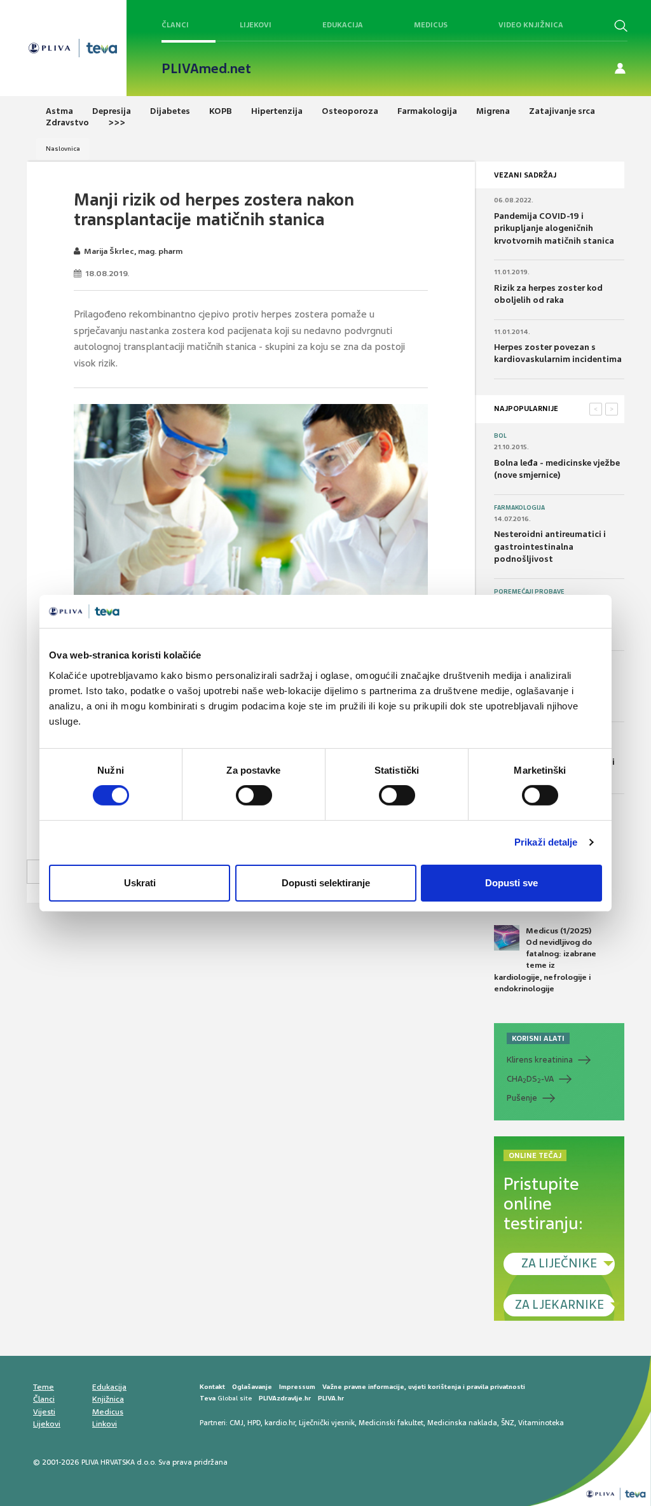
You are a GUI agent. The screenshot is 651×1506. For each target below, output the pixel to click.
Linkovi (104, 1424)
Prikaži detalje (546, 842)
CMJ (236, 1422)
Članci (175, 24)
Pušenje (522, 1097)
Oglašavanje (252, 1387)
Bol (500, 436)
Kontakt (212, 1387)
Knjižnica (108, 1399)
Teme (43, 1387)
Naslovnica (63, 148)
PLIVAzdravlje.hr (285, 1398)
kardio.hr (279, 1422)
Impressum (297, 1387)
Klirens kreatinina (540, 1059)
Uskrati (140, 882)
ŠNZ (507, 1422)
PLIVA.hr (331, 1398)
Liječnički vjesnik (327, 1422)
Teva (208, 1398)
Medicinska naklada (462, 1422)
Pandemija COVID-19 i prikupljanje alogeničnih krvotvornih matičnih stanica (554, 228)
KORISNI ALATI (538, 1038)
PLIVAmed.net (206, 68)
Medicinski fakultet (391, 1422)
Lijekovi (255, 24)
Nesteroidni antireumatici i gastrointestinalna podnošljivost (550, 546)
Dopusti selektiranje (326, 882)
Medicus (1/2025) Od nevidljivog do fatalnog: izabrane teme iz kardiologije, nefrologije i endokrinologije (545, 960)
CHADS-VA (530, 1079)
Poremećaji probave (529, 592)
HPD (254, 1422)
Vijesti (44, 1412)
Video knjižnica (530, 24)
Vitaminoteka (541, 1422)
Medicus (431, 24)
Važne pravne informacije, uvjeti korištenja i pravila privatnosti (423, 1387)
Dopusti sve (511, 882)
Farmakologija (519, 508)
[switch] (254, 795)
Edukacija (342, 24)
